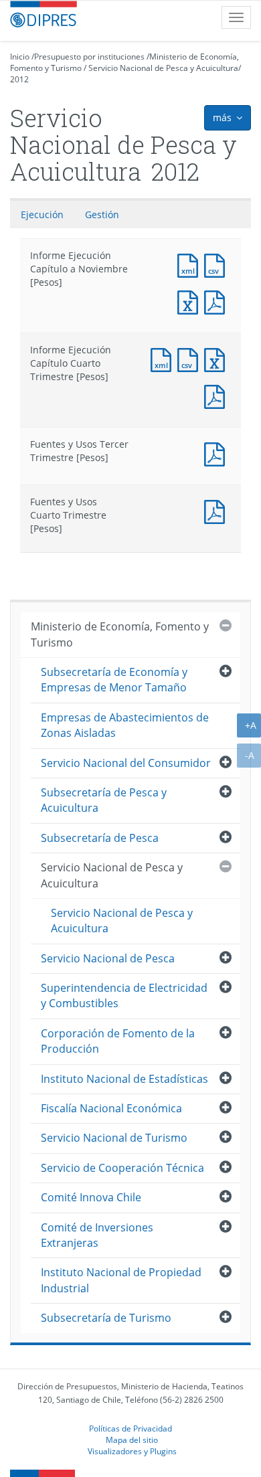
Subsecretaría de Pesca (100, 838)
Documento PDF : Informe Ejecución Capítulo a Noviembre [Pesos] (217, 301)
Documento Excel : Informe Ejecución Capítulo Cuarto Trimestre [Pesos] (217, 358)
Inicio (19, 56)
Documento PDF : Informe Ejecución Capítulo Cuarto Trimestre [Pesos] (217, 395)
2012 (19, 79)
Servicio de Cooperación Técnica (122, 1167)
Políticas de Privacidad (130, 1428)
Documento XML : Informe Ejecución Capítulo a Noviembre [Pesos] (190, 264)
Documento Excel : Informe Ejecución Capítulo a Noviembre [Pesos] (190, 301)
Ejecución (42, 214)
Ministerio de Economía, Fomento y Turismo (120, 634)
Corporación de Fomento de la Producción (118, 1041)
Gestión (102, 214)
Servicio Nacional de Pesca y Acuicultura (163, 68)
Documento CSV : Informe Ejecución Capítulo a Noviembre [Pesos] (217, 264)
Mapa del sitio (132, 1439)
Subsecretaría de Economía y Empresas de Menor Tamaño (114, 680)
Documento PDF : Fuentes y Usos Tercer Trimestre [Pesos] (217, 453)
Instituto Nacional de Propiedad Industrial (121, 1280)
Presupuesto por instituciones (89, 56)
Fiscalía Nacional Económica (111, 1108)
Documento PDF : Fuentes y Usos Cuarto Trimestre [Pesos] (217, 510)
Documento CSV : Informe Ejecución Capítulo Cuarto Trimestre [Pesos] (190, 358)
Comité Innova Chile (91, 1197)
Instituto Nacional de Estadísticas (124, 1078)
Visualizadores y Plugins (132, 1451)
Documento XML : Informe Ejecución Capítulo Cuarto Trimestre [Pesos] (164, 358)
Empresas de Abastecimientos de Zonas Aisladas (125, 725)
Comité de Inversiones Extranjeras (97, 1235)
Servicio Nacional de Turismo (114, 1137)
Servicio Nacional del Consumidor (126, 763)
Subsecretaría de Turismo (106, 1317)
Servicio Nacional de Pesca (108, 958)
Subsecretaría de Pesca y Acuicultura (104, 800)
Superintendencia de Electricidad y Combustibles (124, 995)
